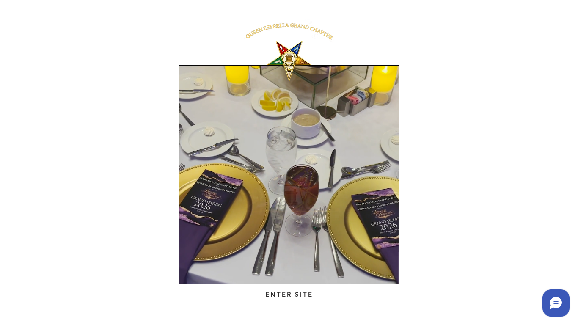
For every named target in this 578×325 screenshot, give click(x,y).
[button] (388, 275)
